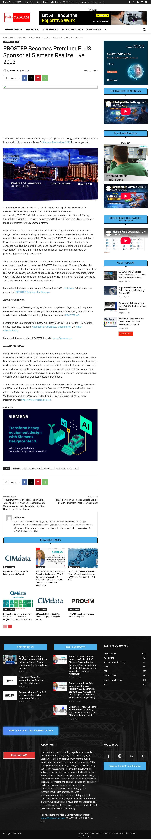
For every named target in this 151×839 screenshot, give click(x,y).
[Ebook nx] (126, 162)
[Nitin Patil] (5, 70)
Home (5, 37)
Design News (15, 37)
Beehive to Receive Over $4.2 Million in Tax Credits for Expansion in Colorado (32, 695)
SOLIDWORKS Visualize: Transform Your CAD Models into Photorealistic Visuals (132, 275)
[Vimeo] (142, 2)
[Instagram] (134, 2)
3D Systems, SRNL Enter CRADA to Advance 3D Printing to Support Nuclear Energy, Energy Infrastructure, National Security (33, 662)
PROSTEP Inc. (48, 468)
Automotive (38, 326)
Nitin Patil (13, 70)
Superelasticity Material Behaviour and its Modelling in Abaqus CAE (132, 290)
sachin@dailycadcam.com (53, 818)
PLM (16, 42)
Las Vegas (16, 468)
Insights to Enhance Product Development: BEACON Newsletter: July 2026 (132, 321)
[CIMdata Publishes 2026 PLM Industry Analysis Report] (18, 558)
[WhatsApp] (45, 78)
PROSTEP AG (72, 315)
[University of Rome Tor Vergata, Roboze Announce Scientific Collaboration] (10, 680)
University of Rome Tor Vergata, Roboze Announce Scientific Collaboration (32, 680)
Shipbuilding (64, 326)
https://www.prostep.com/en (36, 399)
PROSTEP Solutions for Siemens (33, 292)
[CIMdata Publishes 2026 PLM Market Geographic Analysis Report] (50, 600)
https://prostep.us (62, 338)
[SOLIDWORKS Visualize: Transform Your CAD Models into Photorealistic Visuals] (110, 275)
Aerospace (50, 326)
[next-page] (10, 626)
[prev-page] (5, 626)
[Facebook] (129, 2)
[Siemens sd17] (50, 435)
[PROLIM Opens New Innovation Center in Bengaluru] (83, 600)
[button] (144, 29)
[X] (138, 2)
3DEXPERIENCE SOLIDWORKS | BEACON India (125, 219)
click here (69, 288)
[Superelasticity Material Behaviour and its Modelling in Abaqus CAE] (110, 290)
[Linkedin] (131, 756)
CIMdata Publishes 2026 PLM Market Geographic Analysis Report (48, 616)
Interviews (40, 567)
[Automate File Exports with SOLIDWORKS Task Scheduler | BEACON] (110, 306)
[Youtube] (146, 2)
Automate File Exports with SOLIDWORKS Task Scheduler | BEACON (133, 306)
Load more (124, 333)
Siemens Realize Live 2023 (56, 142)
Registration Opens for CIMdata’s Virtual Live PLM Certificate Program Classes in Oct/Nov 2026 (17, 616)
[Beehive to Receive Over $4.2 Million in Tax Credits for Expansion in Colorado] (10, 695)
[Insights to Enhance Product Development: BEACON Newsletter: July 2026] (110, 322)
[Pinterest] (38, 78)
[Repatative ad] (93, 18)
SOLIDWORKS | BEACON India (125, 91)
